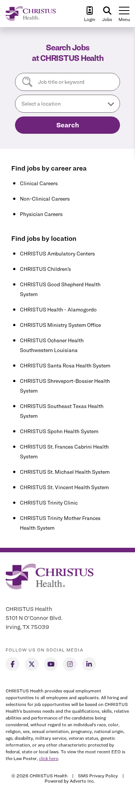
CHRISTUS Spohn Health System (59, 431)
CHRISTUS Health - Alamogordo (58, 309)
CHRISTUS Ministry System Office (60, 325)
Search (67, 125)
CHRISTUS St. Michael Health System (65, 472)
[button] (67, 103)
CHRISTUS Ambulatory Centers (57, 253)
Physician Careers (41, 214)
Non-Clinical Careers (45, 198)
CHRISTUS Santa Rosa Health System (65, 365)
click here (48, 758)
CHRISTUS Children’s (45, 269)
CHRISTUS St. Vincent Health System (64, 487)
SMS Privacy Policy (98, 775)
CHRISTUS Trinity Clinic (49, 502)
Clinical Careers (39, 183)
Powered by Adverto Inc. (70, 781)
